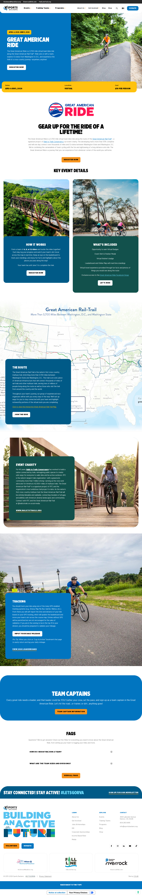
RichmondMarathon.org (12, 2)
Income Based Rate (79, 836)
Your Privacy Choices (78, 892)
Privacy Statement (45, 876)
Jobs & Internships (78, 824)
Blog (104, 8)
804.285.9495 (125, 823)
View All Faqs (71, 775)
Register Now (16, 67)
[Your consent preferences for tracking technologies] (138, 892)
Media (74, 839)
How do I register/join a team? (46, 752)
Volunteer (11, 846)
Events (27, 8)
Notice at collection (57, 892)
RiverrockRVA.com (29, 2)
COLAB (136, 876)
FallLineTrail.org (45, 2)
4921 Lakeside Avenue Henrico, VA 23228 (128, 818)
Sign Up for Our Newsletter (123, 792)
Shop (110, 8)
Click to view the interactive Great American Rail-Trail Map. (34, 407)
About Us (80, 8)
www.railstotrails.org (28, 510)
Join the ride (21, 414)
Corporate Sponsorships (81, 832)
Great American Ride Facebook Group (114, 275)
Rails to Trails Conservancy (53, 142)
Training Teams (42, 8)
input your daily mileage (27, 634)
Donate (132, 8)
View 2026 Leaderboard (24, 649)
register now (71, 160)
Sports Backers (11, 8)
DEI (73, 828)
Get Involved (93, 8)
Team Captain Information (71, 711)
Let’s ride (105, 283)
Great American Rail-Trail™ (102, 139)
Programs (59, 8)
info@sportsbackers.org (129, 826)
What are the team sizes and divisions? (50, 763)
